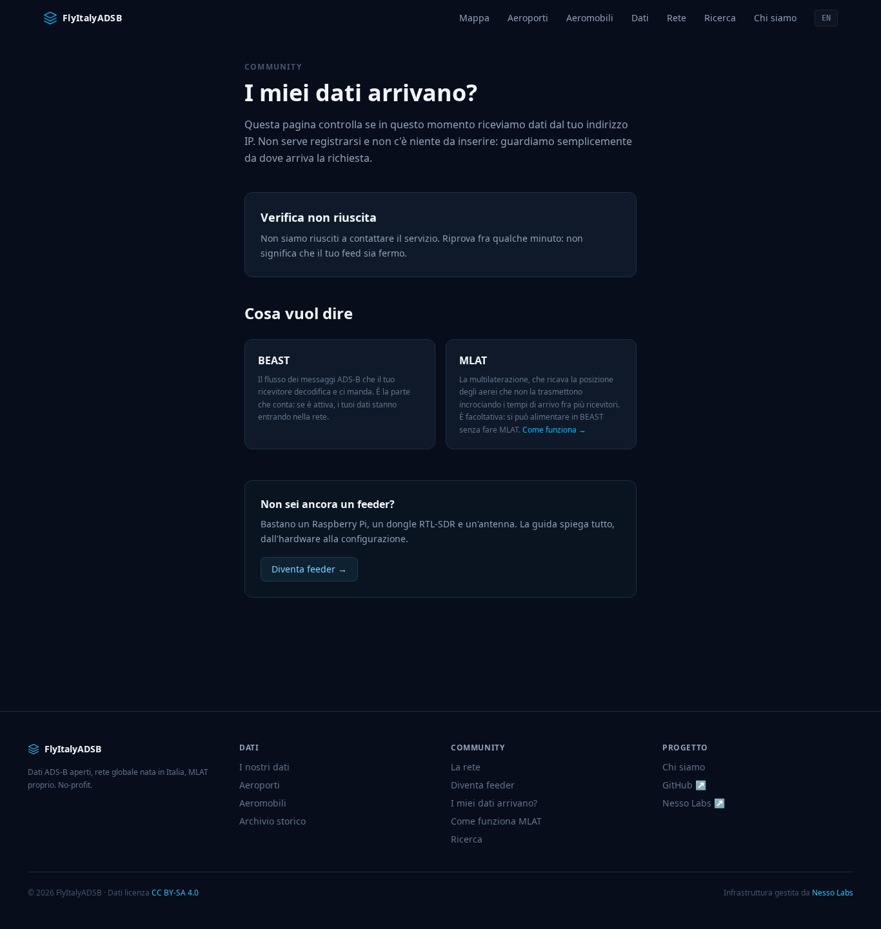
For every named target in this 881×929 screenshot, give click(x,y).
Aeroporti (528, 18)
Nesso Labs (832, 892)
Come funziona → (554, 429)
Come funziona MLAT (496, 821)
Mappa (474, 18)
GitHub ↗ (684, 785)
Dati (640, 18)
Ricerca (720, 18)
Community (273, 66)
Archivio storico (272, 821)
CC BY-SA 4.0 (175, 892)
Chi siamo (775, 18)
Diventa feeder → (309, 569)
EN (826, 18)
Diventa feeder (483, 785)
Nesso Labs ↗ (693, 803)
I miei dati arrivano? (494, 803)
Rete (676, 18)
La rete (465, 767)
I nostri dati (264, 767)
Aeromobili (589, 18)
